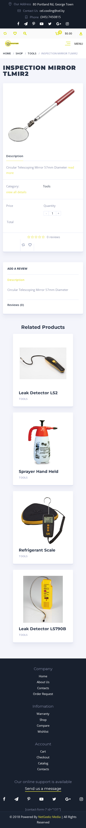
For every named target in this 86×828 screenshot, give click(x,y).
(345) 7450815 (50, 17)
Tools (32, 53)
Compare (23, 244)
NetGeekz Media (49, 817)
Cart (43, 751)
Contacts (43, 688)
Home (7, 53)
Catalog (43, 763)
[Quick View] (65, 340)
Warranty (43, 714)
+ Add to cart (56, 399)
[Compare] (5, 33)
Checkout (43, 757)
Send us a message (43, 788)
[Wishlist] (15, 33)
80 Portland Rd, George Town (53, 4)
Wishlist (43, 731)
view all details (16, 192)
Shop (19, 53)
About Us (43, 682)
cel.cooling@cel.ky (52, 11)
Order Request (43, 694)
